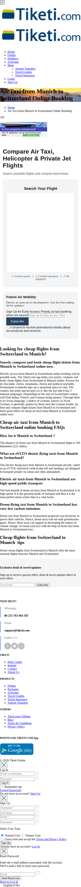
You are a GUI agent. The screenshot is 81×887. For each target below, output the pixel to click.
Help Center (15, 662)
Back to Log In (9, 881)
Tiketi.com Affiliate (19, 716)
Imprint (12, 665)
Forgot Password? (10, 790)
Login (11, 78)
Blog (10, 719)
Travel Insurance (25, 75)
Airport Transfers (25, 68)
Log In (36, 846)
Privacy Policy (16, 726)
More (11, 65)
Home (11, 51)
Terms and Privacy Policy (51, 839)
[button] (40, 885)
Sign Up (13, 82)
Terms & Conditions (20, 723)
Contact (12, 668)
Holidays (13, 58)
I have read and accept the (35, 839)
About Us (13, 672)
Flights (12, 55)
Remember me (13, 786)
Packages (13, 689)
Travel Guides (23, 72)
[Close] (4, 765)
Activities (13, 61)
